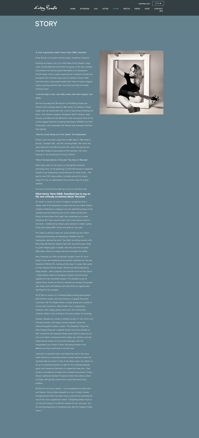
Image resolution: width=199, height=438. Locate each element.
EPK (161, 11)
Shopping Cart (144, 4)
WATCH (126, 9)
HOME (72, 9)
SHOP (147, 9)
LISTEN (105, 9)
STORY (116, 9)
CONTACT (158, 9)
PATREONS (84, 9)
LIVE (96, 9)
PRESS (137, 9)
